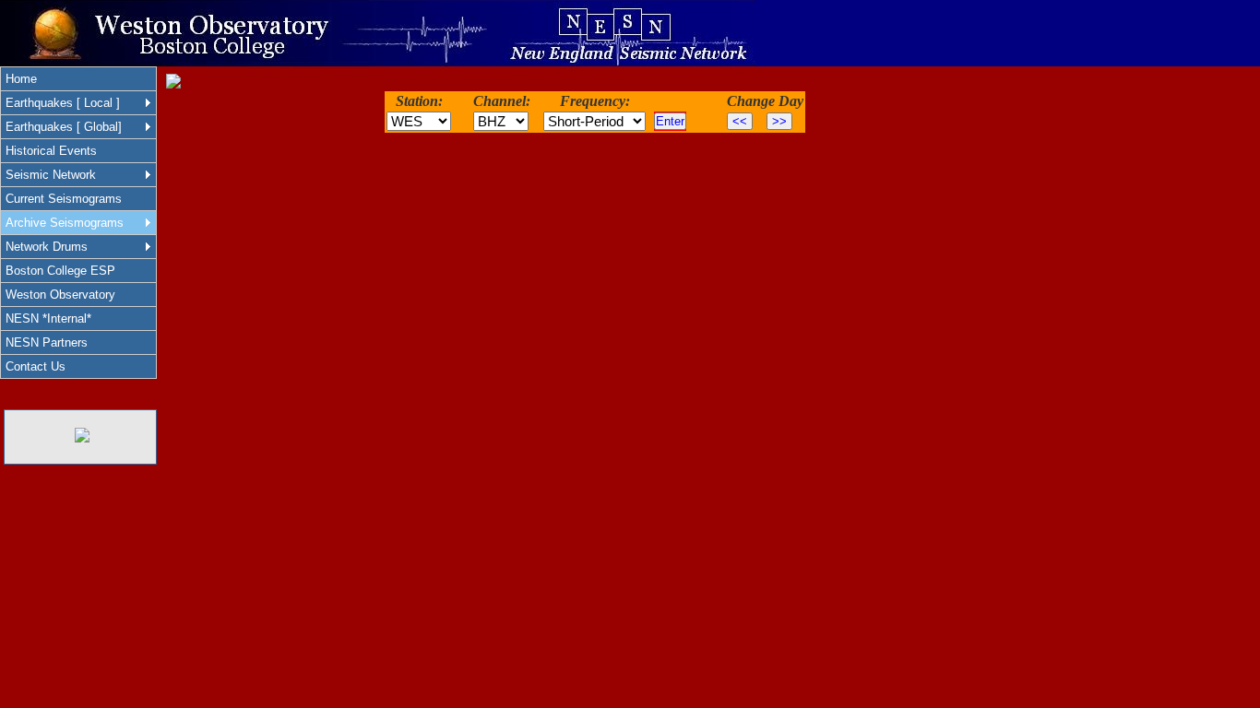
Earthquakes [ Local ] (63, 103)
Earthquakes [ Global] (64, 127)
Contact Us (35, 366)
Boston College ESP (60, 270)
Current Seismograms (64, 199)
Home (21, 79)
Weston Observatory (60, 294)
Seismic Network (51, 175)
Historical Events (51, 151)
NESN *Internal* (48, 318)
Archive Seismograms (65, 223)
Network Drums (47, 247)
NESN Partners (47, 342)
